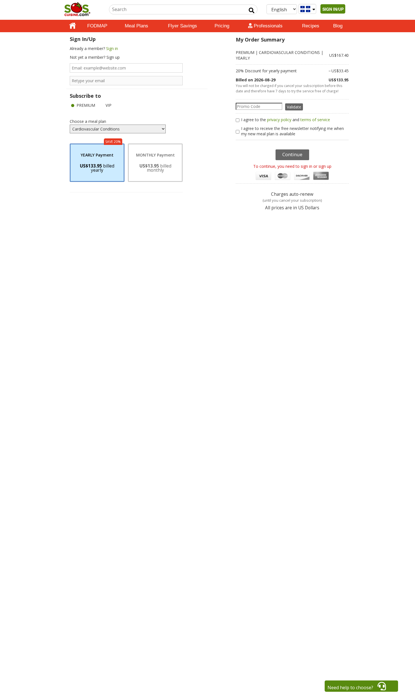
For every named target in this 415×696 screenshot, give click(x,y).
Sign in (112, 48)
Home (72, 26)
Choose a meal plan (88, 121)
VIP (109, 105)
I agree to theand (285, 119)
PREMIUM (86, 105)
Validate (294, 107)
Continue (292, 154)
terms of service (315, 119)
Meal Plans (136, 26)
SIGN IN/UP (333, 9)
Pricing (222, 26)
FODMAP (97, 26)
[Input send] (251, 10)
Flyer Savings (182, 26)
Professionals (267, 26)
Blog (337, 26)
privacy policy (279, 119)
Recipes (310, 26)
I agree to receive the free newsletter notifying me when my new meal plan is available (292, 131)
